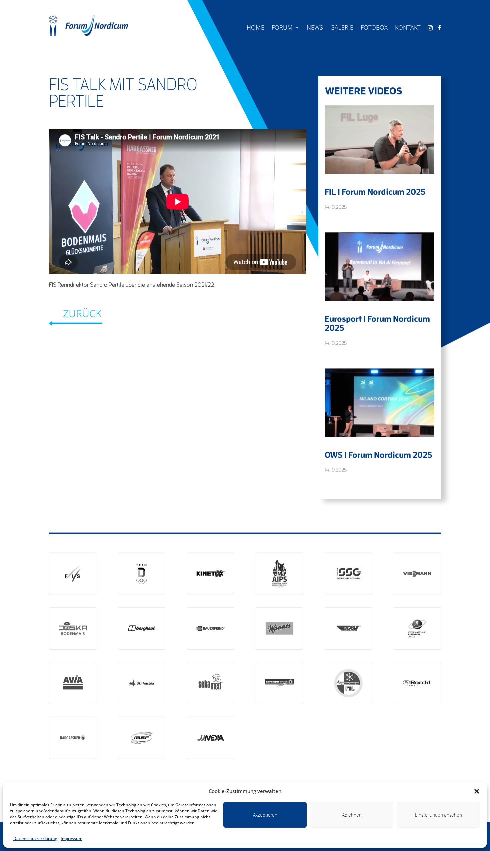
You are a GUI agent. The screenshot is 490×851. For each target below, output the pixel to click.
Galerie (341, 28)
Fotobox (374, 28)
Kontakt (407, 28)
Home (255, 28)
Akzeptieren (265, 815)
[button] (476, 791)
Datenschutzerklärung (35, 838)
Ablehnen (352, 815)
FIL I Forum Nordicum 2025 (375, 191)
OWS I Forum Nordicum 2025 (378, 455)
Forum (282, 28)
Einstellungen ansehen (438, 815)
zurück (82, 313)
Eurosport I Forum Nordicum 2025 (377, 323)
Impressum (71, 838)
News (315, 28)
